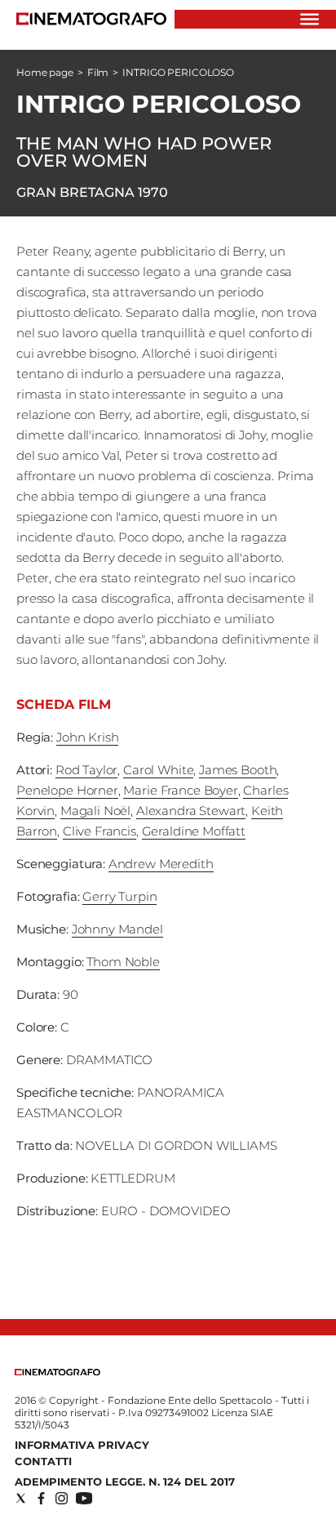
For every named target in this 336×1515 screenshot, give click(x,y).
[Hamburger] (309, 19)
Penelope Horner (67, 790)
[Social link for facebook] (41, 1498)
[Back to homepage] (57, 1372)
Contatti (43, 1461)
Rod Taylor (86, 770)
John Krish (87, 737)
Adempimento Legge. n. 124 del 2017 (125, 1481)
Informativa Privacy (82, 1444)
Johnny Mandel (117, 929)
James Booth (237, 770)
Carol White (158, 770)
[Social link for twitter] (21, 1498)
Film (98, 72)
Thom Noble (123, 961)
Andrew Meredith (161, 863)
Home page (44, 72)
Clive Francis (99, 831)
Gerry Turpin (119, 896)
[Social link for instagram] (61, 1498)
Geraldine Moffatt (193, 831)
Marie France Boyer (180, 790)
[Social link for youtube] (84, 1498)
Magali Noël (95, 810)
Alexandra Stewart (190, 810)
